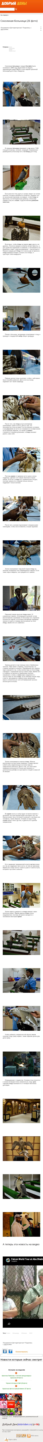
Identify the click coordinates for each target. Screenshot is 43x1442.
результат (10, 429)
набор (20, 336)
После (17, 913)
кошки (17, 200)
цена (34, 1082)
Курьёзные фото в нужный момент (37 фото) (17, 1388)
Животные (12, 51)
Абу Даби (28, 66)
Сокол (8, 1333)
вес (15, 770)
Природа (12, 48)
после (10, 623)
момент (29, 430)
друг (30, 244)
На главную (4, 15)
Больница (16, 1333)
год (29, 148)
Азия (10, 47)
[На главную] (14, 3)
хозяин (5, 820)
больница (16, 66)
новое (20, 675)
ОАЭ (18, 69)
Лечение (24, 1333)
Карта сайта (13, 1439)
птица (34, 197)
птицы (19, 244)
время (13, 476)
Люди (10, 49)
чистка (32, 864)
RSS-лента (34, 1436)
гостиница (26, 151)
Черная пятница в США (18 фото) (16, 1383)
